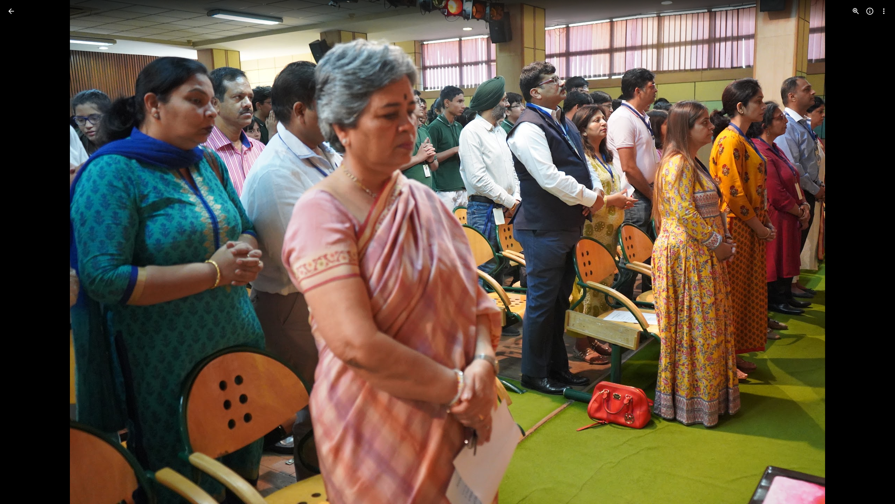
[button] (19, 252)
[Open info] (870, 11)
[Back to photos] (11, 11)
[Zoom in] (856, 11)
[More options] (884, 11)
